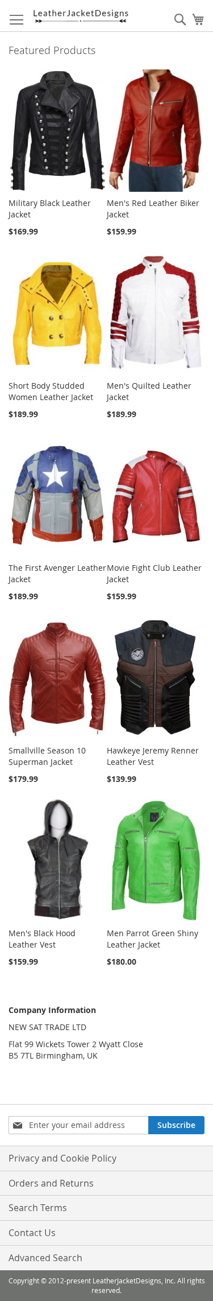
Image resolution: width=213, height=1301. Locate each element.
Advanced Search (45, 1257)
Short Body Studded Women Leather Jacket (51, 391)
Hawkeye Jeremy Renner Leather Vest (153, 756)
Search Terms (38, 1207)
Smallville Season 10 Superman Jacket (47, 756)
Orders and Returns (51, 1183)
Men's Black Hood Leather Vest (42, 939)
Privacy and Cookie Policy (62, 1158)
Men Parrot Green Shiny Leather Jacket (152, 939)
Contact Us (32, 1232)
